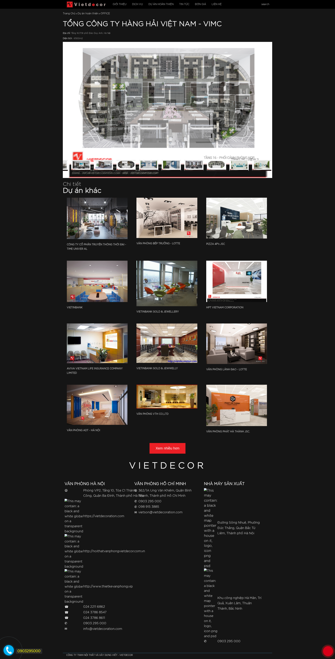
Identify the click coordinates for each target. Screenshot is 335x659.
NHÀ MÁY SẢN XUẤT (224, 484)
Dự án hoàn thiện (88, 13)
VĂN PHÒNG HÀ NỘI (85, 484)
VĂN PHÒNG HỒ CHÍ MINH (160, 484)
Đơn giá (200, 4)
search (265, 4)
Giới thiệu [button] (119, 4)
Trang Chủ (69, 13)
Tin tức (184, 4)
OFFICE (105, 13)
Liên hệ (217, 4)
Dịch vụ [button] (137, 4)
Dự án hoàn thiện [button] (161, 4)
